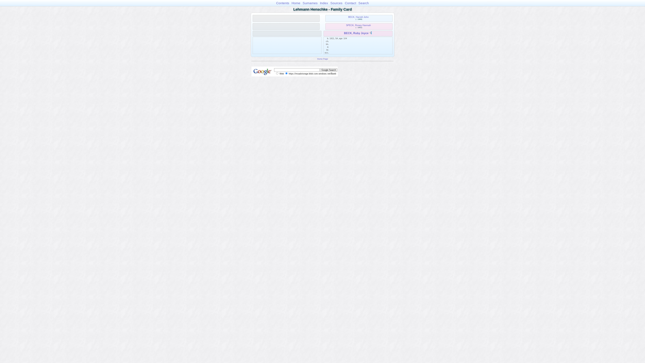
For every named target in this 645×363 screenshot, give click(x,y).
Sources (336, 3)
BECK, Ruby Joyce (356, 33)
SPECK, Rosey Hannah (358, 25)
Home (296, 3)
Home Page (322, 59)
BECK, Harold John (358, 17)
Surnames (310, 3)
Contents (282, 3)
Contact (350, 3)
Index (324, 3)
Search (363, 3)
